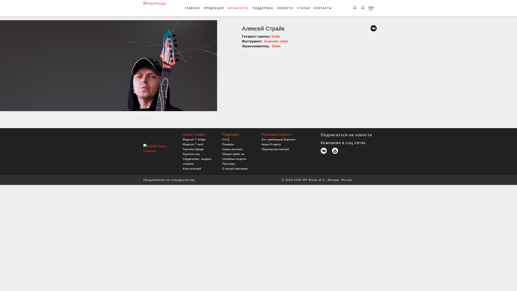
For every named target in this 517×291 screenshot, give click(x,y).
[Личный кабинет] (354, 8)
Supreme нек (191, 154)
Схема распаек (232, 149)
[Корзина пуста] (371, 8)
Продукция (214, 8)
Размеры (228, 144)
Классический (192, 168)
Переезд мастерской (275, 149)
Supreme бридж (193, 149)
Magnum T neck (193, 144)
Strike (275, 36)
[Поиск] (362, 8)
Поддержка (263, 8)
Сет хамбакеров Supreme (278, 139)
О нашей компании (235, 168)
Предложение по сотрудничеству (169, 179)
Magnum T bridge (194, 139)
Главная (192, 8)
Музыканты (238, 8)
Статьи (303, 8)
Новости (285, 8)
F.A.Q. (226, 139)
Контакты (323, 8)
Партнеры (228, 163)
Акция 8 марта (271, 144)
